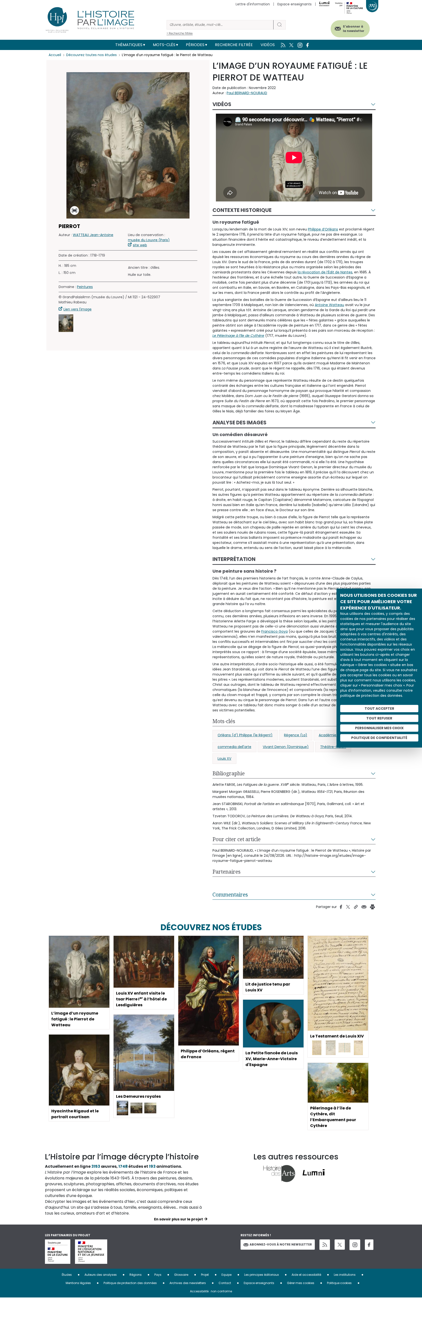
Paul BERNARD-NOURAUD (247, 92)
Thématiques (128, 45)
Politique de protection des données (130, 1283)
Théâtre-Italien (333, 746)
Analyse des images (239, 422)
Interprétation (233, 559)
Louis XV (224, 758)
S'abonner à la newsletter (353, 28)
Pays (157, 1275)
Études (67, 1275)
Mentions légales (78, 1283)
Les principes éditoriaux (261, 1275)
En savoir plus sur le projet (178, 1219)
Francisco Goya (274, 631)
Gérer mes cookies (300, 1283)
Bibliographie (228, 773)
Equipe (227, 1275)
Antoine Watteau (329, 304)
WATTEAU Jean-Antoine (93, 234)
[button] (66, 323)
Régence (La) (295, 735)
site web (140, 245)
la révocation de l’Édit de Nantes (325, 272)
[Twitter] (340, 1244)
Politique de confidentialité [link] (379, 737)
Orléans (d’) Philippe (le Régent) (245, 735)
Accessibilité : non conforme (211, 1291)
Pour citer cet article (236, 839)
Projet (205, 1275)
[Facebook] (369, 1244)
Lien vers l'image (77, 309)
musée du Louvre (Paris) (149, 240)
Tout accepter (379, 708)
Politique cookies (339, 1283)
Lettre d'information (253, 4)
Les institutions (345, 1275)
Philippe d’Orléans (323, 229)
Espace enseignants (294, 4)
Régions (135, 1275)
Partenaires (226, 871)
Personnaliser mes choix (379, 728)
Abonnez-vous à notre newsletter (281, 1244)
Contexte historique (242, 210)
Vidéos (268, 45)
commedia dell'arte (234, 746)
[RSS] (324, 1244)
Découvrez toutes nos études (91, 54)
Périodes (195, 45)
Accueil (55, 54)
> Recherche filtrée (180, 33)
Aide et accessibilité (306, 1275)
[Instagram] (354, 1244)
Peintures (85, 286)
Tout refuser (379, 718)
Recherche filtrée (234, 45)
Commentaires (230, 894)
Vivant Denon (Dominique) (286, 746)
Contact (225, 1283)
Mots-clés (164, 45)
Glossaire (181, 1275)
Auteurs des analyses (100, 1275)
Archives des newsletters (187, 1283)
